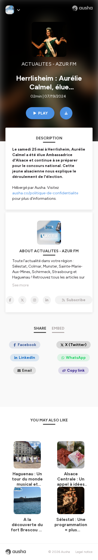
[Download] (66, 113)
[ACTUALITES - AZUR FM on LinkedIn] (47, 300)
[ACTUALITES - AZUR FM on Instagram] (34, 300)
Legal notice (84, 552)
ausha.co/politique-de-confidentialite (45, 193)
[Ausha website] (82, 8)
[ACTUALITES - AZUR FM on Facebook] (10, 300)
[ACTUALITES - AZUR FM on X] (22, 300)
